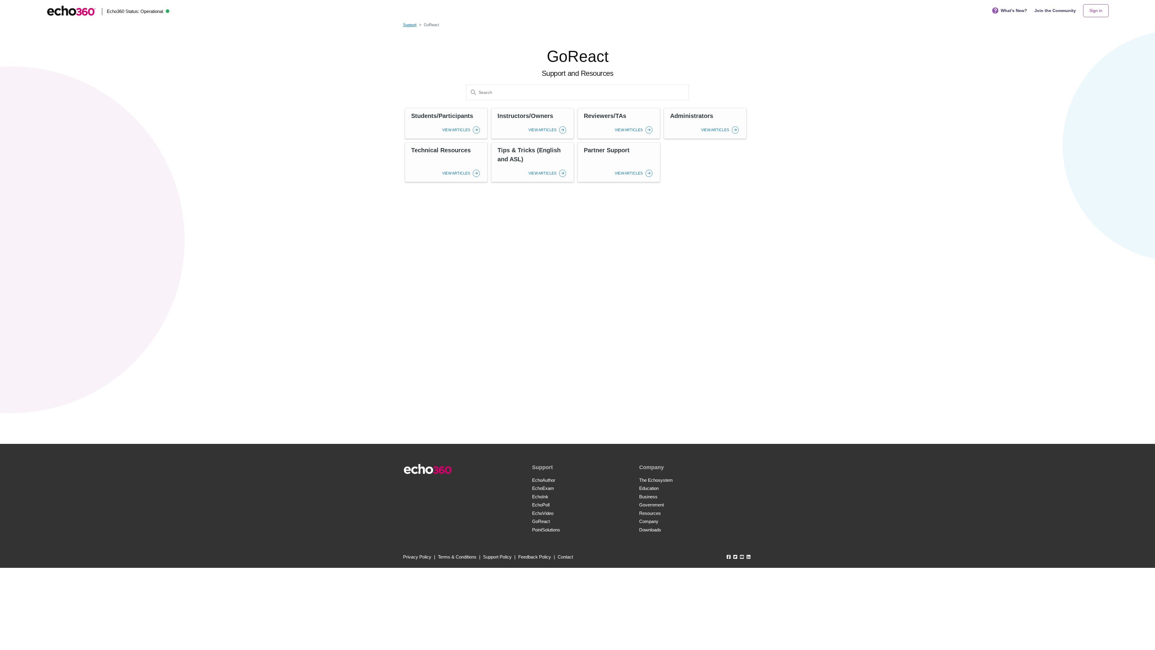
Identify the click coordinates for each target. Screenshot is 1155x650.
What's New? (1014, 10)
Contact (565, 556)
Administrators (691, 116)
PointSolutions (546, 529)
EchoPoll (541, 504)
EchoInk (540, 496)
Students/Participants (442, 116)
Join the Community (1055, 10)
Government (651, 504)
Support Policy (497, 556)
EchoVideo (542, 513)
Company (648, 521)
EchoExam (543, 488)
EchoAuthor (543, 480)
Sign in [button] (1095, 10)
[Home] (71, 10)
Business (648, 496)
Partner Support (607, 150)
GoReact (541, 521)
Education (649, 488)
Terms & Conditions (457, 556)
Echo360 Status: (135, 11)
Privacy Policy (417, 556)
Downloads (650, 529)
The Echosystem (656, 480)
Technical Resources (441, 150)
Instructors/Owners (525, 116)
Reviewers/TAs (605, 116)
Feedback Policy (534, 556)
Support (410, 25)
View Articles (456, 130)
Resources (650, 513)
